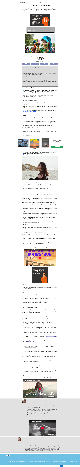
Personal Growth (31, 2)
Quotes (49, 2)
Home (26, 2)
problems (39, 243)
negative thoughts (48, 99)
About (53, 2)
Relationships (39, 2)
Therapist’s (25, 67)
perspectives (38, 131)
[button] (53, 30)
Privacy (60, 2)
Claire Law (27, 438)
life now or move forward (33, 117)
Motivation (44, 2)
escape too (45, 351)
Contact (56, 2)
